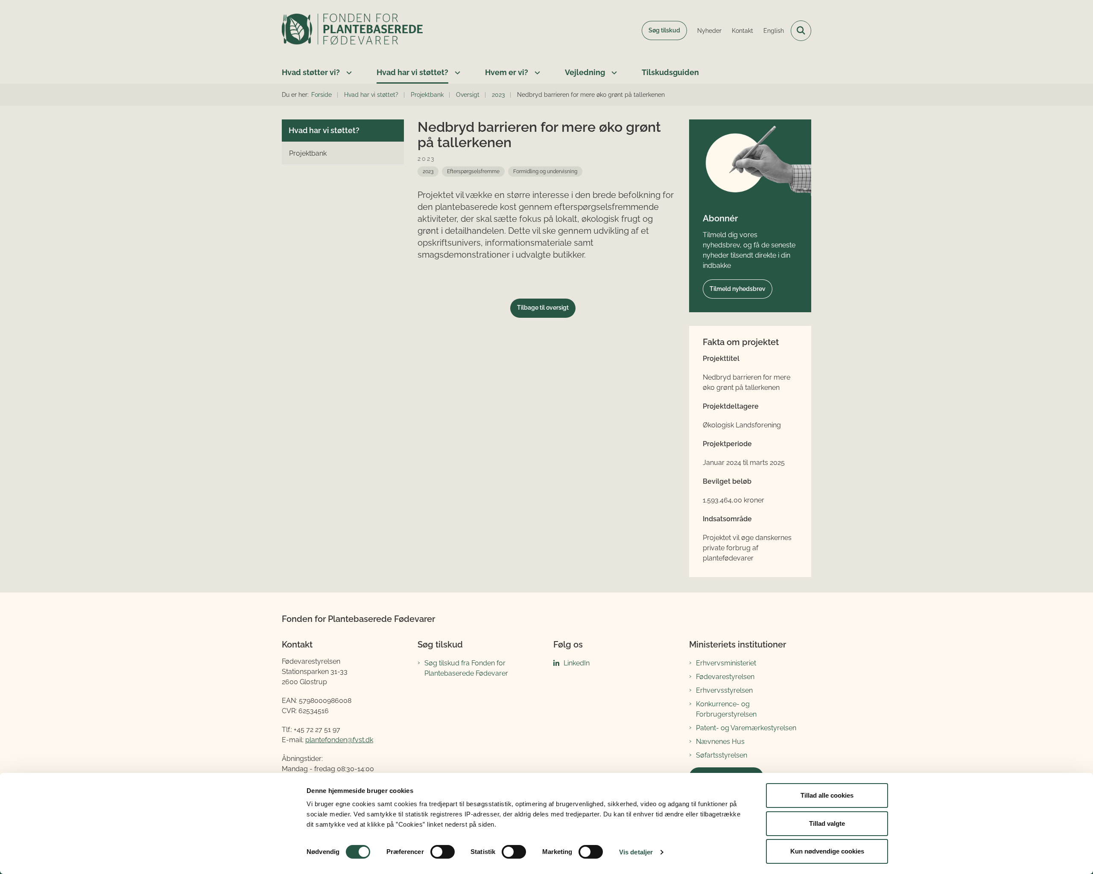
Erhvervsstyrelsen (724, 690)
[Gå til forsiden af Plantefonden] (352, 31)
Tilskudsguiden (670, 72)
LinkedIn (577, 663)
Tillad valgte (827, 823)
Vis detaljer (636, 852)
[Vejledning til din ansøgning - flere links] (613, 72)
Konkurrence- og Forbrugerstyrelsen (726, 709)
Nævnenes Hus (720, 742)
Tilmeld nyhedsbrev (738, 288)
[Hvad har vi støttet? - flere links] (456, 72)
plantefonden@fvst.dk (339, 740)
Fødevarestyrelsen (725, 677)
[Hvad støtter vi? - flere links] (348, 72)
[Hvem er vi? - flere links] (536, 72)
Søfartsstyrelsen (721, 755)
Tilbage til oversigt (543, 307)
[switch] (442, 852)
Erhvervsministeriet (726, 663)
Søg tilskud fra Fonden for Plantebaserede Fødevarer (466, 668)
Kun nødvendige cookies (827, 851)
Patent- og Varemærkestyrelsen (746, 728)
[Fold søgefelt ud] (801, 30)
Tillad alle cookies (827, 795)
